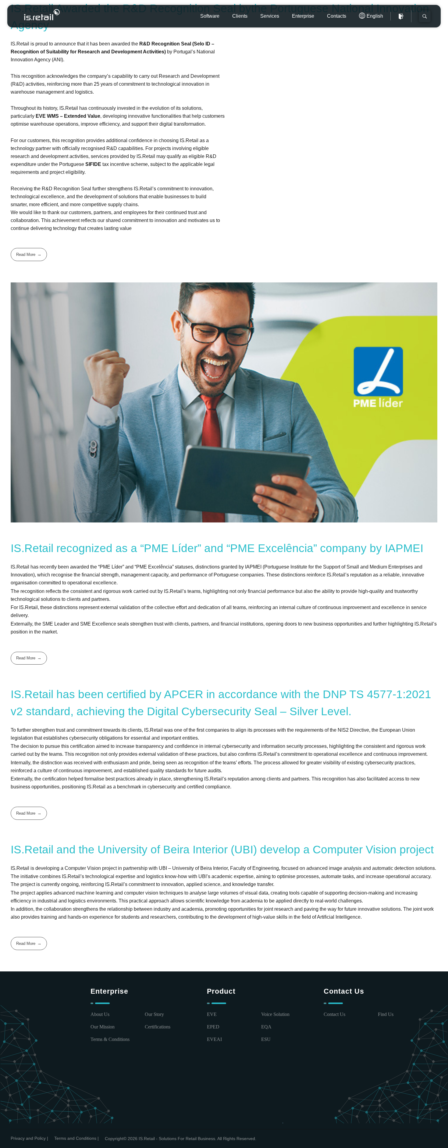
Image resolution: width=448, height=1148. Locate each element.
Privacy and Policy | (29, 1138)
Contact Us (334, 1014)
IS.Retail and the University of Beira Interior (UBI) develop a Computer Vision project (222, 849)
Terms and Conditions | (76, 1138)
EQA (266, 1026)
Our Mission (103, 1026)
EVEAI (214, 1039)
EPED (213, 1026)
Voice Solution (275, 1014)
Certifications (157, 1026)
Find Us (385, 1014)
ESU (266, 1039)
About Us (100, 1014)
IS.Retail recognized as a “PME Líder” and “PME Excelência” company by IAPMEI (217, 548)
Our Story (154, 1014)
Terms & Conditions (110, 1039)
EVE (212, 1014)
